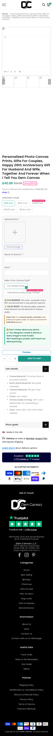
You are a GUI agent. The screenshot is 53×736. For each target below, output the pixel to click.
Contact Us (26, 633)
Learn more (8, 448)
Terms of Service (26, 704)
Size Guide (26, 664)
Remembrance (26, 608)
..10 (19, 71)
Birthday (26, 579)
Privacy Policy (26, 699)
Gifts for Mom (26, 593)
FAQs (26, 629)
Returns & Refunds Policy (26, 694)
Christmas (26, 584)
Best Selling (26, 574)
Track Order (26, 654)
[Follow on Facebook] (19, 555)
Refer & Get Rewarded (26, 659)
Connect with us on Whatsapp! (26, 638)
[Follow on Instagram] (26, 555)
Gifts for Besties (26, 603)
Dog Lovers (26, 598)
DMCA (27, 669)
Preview (26, 352)
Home (5, 14)
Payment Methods (26, 708)
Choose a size (10, 197)
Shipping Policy (26, 685)
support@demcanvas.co (27, 550)
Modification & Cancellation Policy (26, 689)
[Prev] (3, 82)
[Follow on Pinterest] (34, 555)
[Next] (49, 82)
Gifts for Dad (26, 589)
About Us (26, 624)
